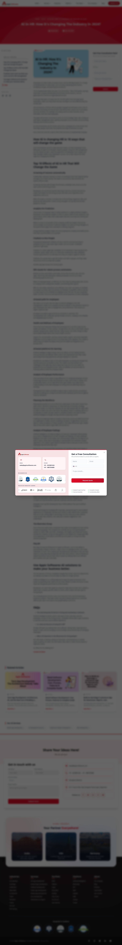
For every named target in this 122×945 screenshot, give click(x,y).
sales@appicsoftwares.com (28, 465)
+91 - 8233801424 (49, 465)
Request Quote (88, 480)
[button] (74, 466)
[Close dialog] (104, 452)
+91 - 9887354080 (49, 467)
